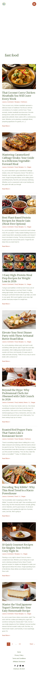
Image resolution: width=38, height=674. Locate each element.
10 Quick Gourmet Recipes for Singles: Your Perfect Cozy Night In (17, 547)
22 (20, 644)
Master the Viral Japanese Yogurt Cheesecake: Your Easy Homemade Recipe (17, 607)
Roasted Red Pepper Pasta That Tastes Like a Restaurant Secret (17, 432)
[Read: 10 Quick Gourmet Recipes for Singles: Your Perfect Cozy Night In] (19, 532)
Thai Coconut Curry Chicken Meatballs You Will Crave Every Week (18, 95)
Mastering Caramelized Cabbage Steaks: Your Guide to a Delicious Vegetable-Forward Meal (18, 159)
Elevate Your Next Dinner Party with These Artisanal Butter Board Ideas (17, 335)
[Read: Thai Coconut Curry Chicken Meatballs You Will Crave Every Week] (19, 76)
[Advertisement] (19, 33)
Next (32, 644)
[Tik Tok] (17, 666)
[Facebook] (20, 666)
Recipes (17, 102)
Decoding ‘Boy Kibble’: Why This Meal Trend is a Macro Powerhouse (18, 490)
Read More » (6, 126)
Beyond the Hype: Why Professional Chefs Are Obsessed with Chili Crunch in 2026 (18, 395)
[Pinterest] (15, 666)
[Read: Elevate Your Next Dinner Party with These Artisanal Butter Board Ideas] (19, 319)
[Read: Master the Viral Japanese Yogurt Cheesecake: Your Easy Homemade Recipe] (19, 591)
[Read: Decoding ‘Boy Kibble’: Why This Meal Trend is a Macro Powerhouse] (19, 474)
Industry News (22, 402)
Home (19, 652)
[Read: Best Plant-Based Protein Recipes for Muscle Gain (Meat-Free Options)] (19, 204)
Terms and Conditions (19, 658)
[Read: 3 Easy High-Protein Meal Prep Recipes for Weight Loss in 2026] (19, 262)
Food (16, 167)
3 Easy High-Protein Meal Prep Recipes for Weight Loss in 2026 (17, 278)
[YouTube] (23, 666)
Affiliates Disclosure (19, 661)
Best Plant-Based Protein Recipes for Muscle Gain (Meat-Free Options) (16, 220)
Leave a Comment (7, 102)
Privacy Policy (19, 655)
